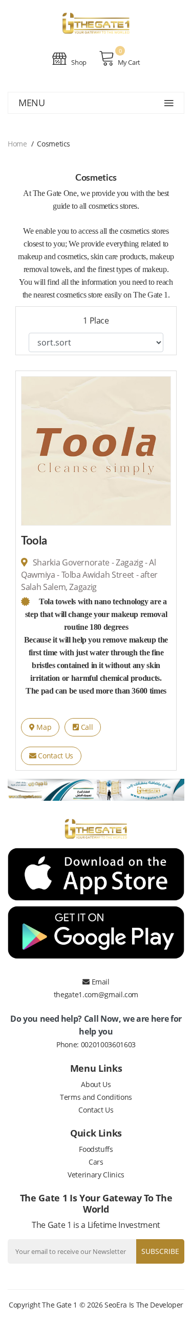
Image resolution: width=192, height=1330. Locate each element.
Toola (34, 541)
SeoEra (115, 1305)
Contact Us (54, 755)
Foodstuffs (96, 1149)
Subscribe (160, 1251)
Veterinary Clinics (96, 1174)
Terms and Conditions (96, 1097)
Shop (78, 62)
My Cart (129, 62)
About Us (96, 1084)
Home (17, 144)
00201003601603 (108, 1044)
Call (86, 727)
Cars (96, 1162)
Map (43, 727)
